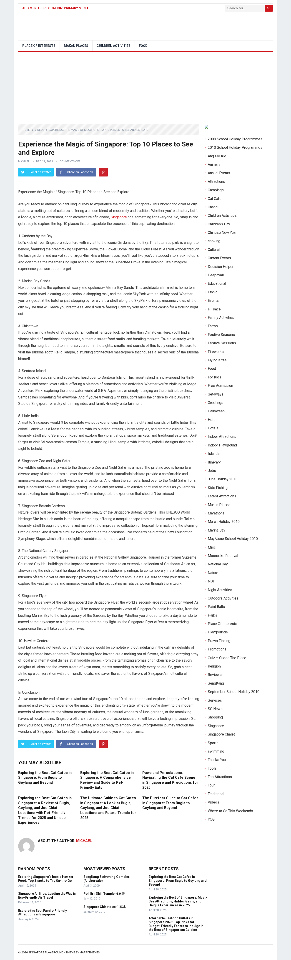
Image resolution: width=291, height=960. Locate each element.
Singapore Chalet (221, 734)
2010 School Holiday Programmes (235, 147)
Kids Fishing (218, 488)
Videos (39, 129)
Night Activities (220, 590)
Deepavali (216, 275)
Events (213, 300)
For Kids (214, 377)
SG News (215, 709)
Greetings (215, 403)
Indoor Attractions (222, 436)
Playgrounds (218, 632)
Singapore (119, 217)
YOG (211, 819)
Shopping (215, 717)
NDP (211, 581)
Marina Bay (216, 530)
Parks (212, 615)
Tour (211, 785)
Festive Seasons (221, 335)
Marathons (216, 513)
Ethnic (212, 292)
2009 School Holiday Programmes (235, 139)
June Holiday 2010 (223, 479)
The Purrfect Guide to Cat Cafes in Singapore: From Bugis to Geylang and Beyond (170, 803)
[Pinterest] (103, 172)
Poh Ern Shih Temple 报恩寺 (104, 893)
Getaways (215, 394)
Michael (24, 161)
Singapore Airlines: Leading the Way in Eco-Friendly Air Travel (47, 895)
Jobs (212, 471)
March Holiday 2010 (224, 521)
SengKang (216, 683)
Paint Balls (216, 607)
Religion (214, 666)
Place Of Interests (38, 46)
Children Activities (113, 46)
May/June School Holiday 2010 (233, 539)
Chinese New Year (222, 232)
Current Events (219, 258)
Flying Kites (217, 360)
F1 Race (214, 309)
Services (215, 700)
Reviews (215, 675)
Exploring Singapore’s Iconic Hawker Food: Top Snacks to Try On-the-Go (45, 878)
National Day (218, 564)
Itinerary (214, 462)
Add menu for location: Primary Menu (55, 8)
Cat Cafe (214, 199)
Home (26, 129)
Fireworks (216, 352)
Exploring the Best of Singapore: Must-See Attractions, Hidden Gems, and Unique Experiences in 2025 (178, 901)
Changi (213, 207)
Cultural (214, 249)
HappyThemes (90, 952)
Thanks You (217, 760)
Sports (213, 743)
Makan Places (76, 46)
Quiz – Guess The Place (227, 658)
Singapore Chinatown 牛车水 (104, 907)
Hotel (212, 420)
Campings (216, 190)
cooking (214, 241)
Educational (217, 283)
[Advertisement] (145, 86)
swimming (216, 751)
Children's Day (219, 224)
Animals (214, 164)
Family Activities (221, 317)
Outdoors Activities (223, 598)
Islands (214, 453)
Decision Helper (220, 267)
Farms (213, 326)
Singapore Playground (45, 952)
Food (143, 46)
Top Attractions (220, 777)
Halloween (216, 411)
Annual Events (219, 173)
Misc (212, 547)
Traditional (216, 794)
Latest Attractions (222, 496)
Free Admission (220, 385)
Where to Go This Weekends (230, 811)
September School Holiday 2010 (233, 692)
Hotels (213, 428)
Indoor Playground (222, 445)
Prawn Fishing (219, 641)
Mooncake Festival (223, 556)
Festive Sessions (222, 343)
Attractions (216, 181)
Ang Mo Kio (217, 156)
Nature (213, 573)
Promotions (217, 649)
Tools (212, 768)
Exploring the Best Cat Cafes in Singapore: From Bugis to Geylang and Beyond (45, 778)
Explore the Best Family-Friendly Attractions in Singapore (42, 912)
